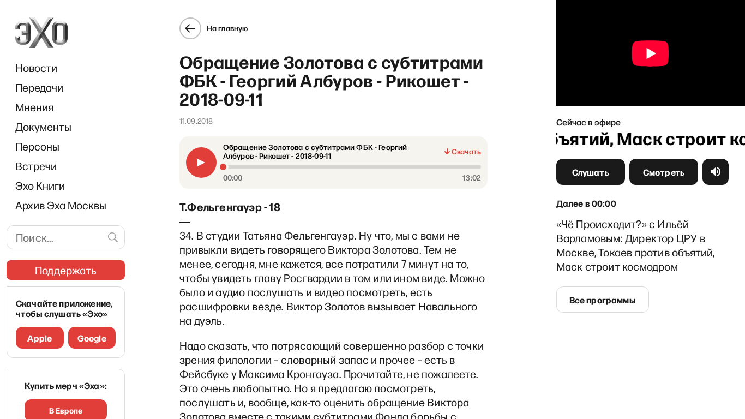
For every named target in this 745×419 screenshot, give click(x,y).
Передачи (39, 87)
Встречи (36, 166)
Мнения (34, 107)
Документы (43, 126)
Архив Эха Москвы (60, 205)
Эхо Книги (40, 185)
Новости (36, 68)
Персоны (37, 146)
